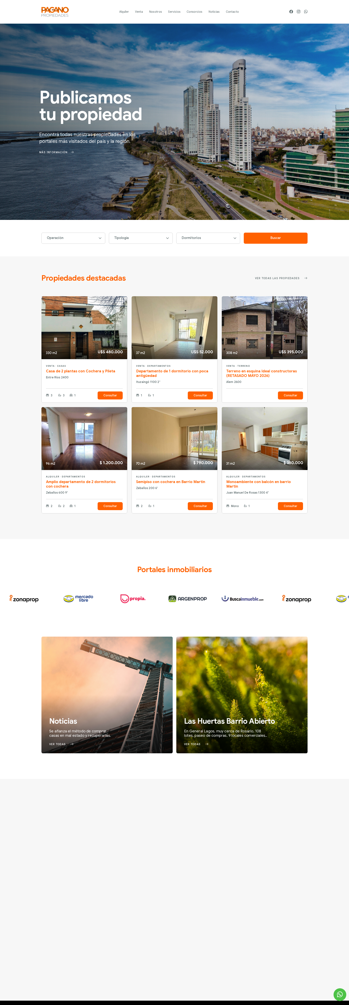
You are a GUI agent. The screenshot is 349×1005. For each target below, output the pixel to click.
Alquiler (124, 12)
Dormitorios (191, 238)
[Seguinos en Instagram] (298, 12)
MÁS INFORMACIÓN (53, 152)
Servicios (174, 12)
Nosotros (155, 12)
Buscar (275, 238)
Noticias (214, 12)
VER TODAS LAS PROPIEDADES (277, 278)
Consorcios (194, 12)
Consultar (110, 395)
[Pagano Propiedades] (55, 12)
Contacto (232, 12)
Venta (139, 12)
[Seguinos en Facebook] (291, 12)
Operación (55, 238)
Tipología (121, 238)
